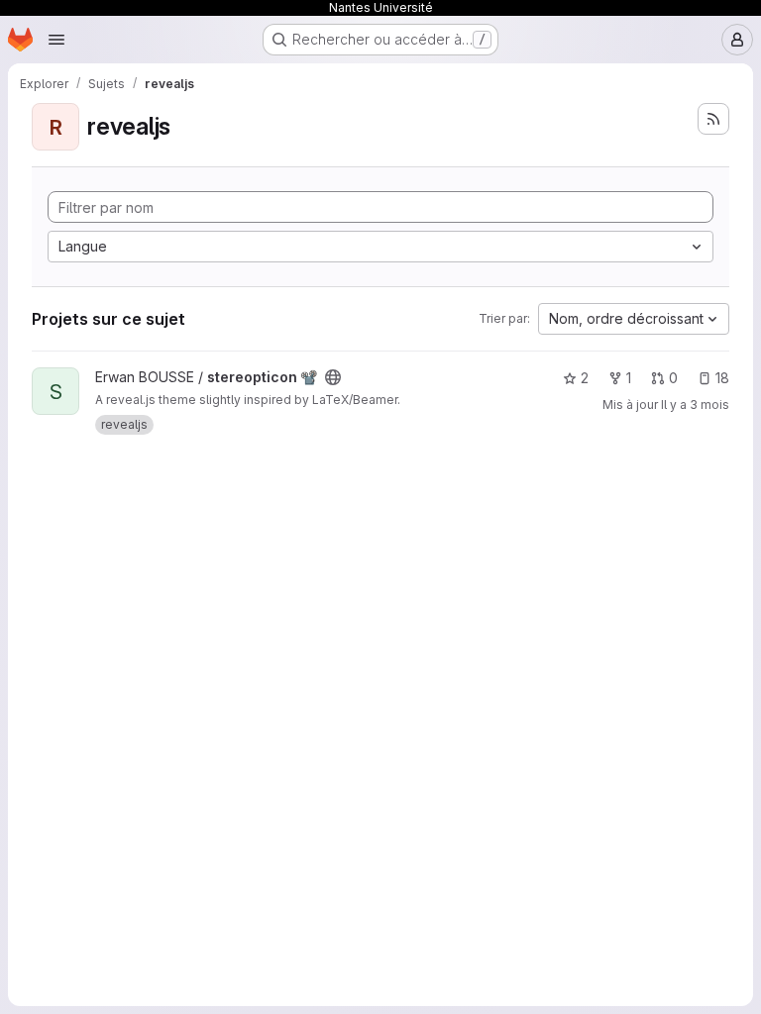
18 (722, 377)
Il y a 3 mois (695, 404)
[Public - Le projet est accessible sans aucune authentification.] (333, 377)
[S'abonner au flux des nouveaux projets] (713, 119)
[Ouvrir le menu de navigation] (56, 39)
